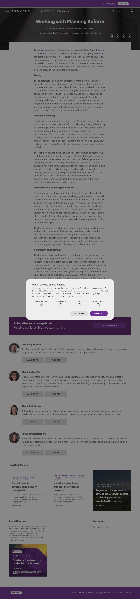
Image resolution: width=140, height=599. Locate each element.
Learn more (76, 296)
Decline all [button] (79, 313)
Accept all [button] (99, 313)
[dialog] (70, 299)
